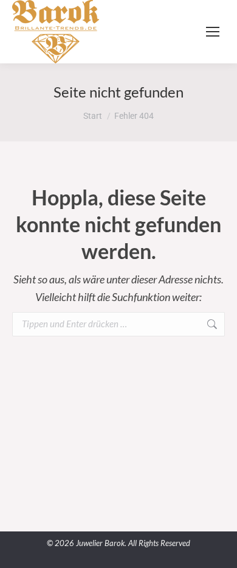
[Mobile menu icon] (213, 32)
